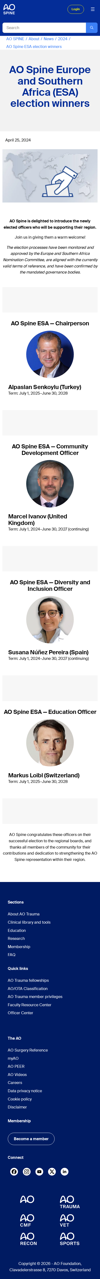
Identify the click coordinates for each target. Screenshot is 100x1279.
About (34, 38)
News (49, 38)
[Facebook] (14, 1172)
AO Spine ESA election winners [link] (34, 46)
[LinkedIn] (64, 1171)
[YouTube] (39, 1171)
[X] (52, 1172)
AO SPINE (15, 38)
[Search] (92, 28)
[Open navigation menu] (93, 9)
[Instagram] (26, 1172)
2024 (62, 38)
